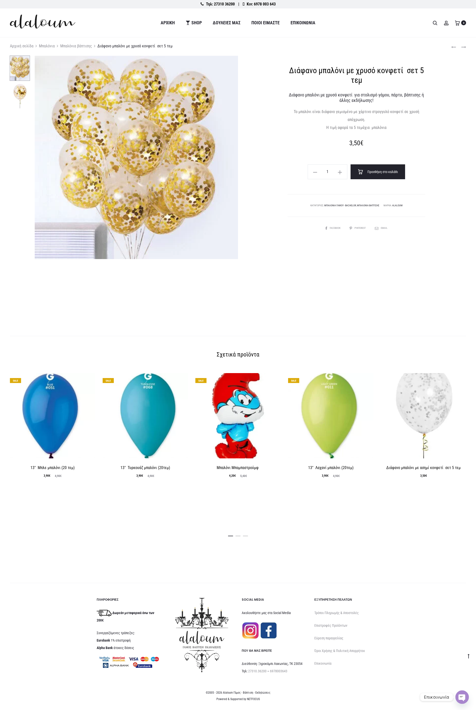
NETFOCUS (253, 699)
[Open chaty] (462, 697)
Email (384, 228)
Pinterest (360, 228)
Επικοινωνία (303, 22)
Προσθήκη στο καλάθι (382, 172)
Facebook (335, 228)
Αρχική (168, 22)
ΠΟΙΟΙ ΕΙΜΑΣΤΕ (265, 22)
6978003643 (278, 671)
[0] (457, 22)
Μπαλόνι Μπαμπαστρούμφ (238, 467)
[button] (315, 171)
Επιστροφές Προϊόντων (330, 625)
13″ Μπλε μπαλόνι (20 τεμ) (52, 467)
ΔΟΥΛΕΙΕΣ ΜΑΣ (226, 22)
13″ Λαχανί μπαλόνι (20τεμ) (331, 467)
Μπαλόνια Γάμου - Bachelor (340, 205)
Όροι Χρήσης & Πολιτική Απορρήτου (339, 651)
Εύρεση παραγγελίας (328, 638)
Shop (196, 22)
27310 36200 (224, 4)
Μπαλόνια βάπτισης (76, 46)
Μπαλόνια (47, 46)
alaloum (397, 205)
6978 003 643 (265, 4)
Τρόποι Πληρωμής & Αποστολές (336, 613)
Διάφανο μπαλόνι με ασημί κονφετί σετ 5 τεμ (423, 467)
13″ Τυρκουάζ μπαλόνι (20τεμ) (145, 467)
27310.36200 (257, 671)
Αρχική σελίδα (21, 46)
